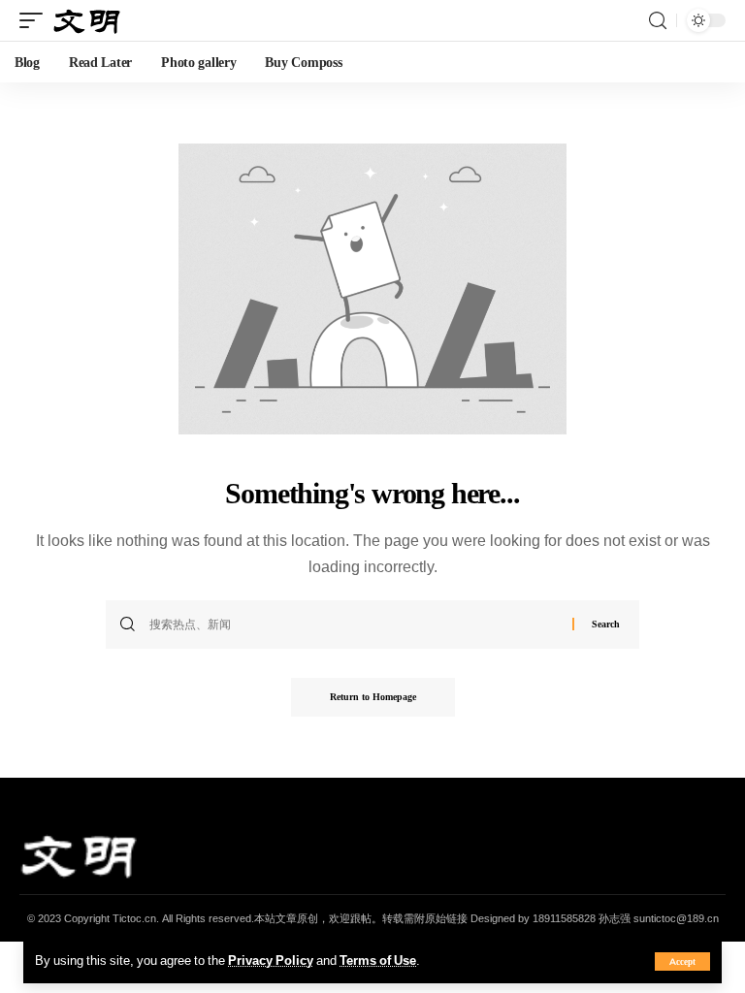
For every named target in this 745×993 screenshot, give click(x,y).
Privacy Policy (270, 960)
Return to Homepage (373, 696)
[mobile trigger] (35, 20)
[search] (657, 21)
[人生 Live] (87, 20)
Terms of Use (378, 960)
